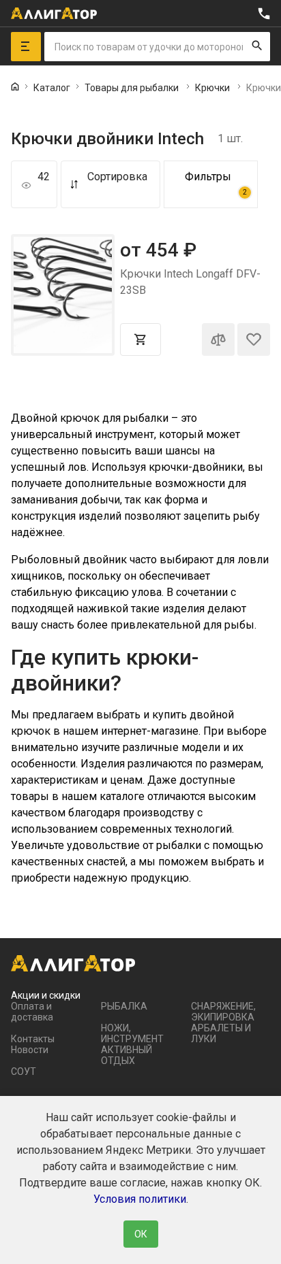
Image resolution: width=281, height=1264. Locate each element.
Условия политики (139, 1199)
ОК (140, 1234)
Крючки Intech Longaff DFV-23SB (190, 282)
